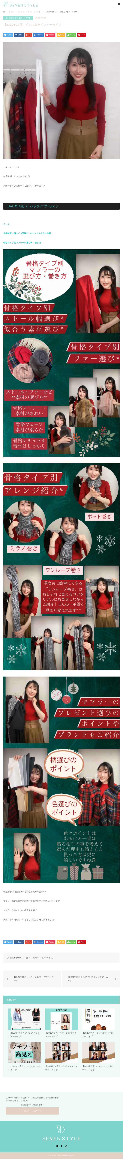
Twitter (57, 1145)
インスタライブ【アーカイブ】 (18, 18)
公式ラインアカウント (32, 1111)
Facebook (61, 1145)
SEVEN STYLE (55, 1155)
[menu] (118, 4)
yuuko (18, 958)
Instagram (66, 1145)
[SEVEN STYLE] (39, 4)
